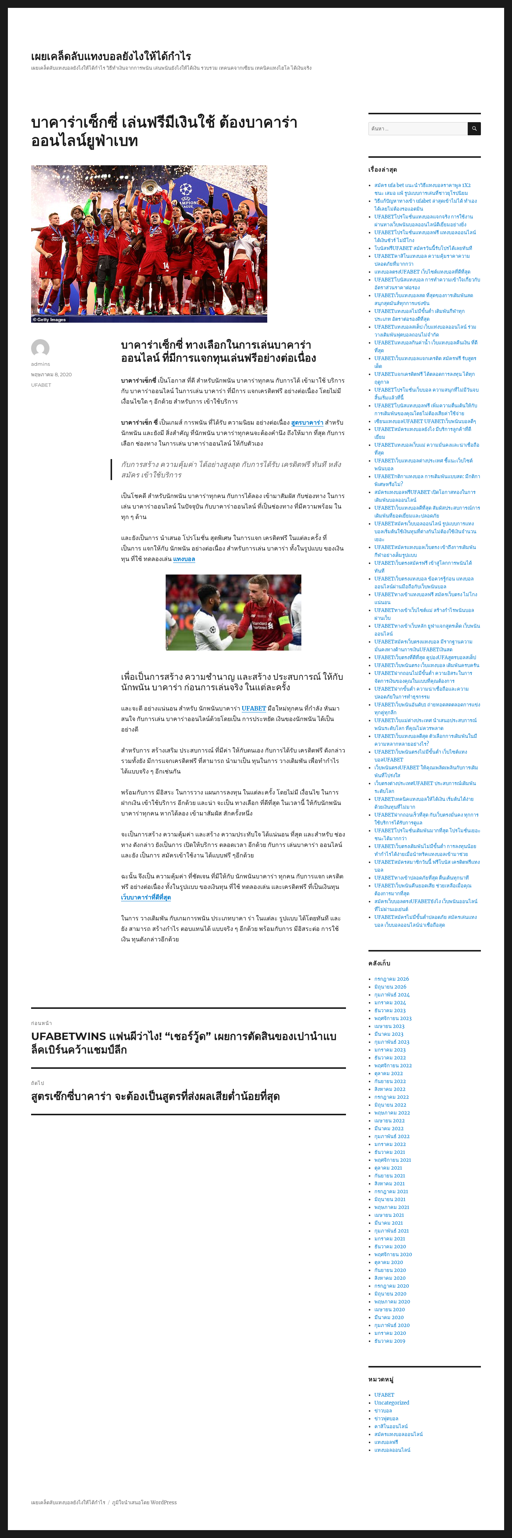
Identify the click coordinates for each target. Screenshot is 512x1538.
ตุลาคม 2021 (388, 1168)
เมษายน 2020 (389, 1309)
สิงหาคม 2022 (390, 1089)
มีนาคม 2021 (388, 1223)
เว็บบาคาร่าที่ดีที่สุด (146, 897)
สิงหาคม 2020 (390, 1278)
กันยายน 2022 (390, 1081)
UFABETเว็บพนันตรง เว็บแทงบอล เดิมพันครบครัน (426, 665)
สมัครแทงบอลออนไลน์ (398, 1434)
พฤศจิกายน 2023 (393, 1018)
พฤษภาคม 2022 (392, 1113)
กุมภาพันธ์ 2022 (392, 1136)
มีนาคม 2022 (389, 1128)
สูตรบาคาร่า (307, 422)
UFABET (254, 708)
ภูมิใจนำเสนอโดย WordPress (144, 1502)
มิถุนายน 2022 (390, 1105)
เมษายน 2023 (389, 1026)
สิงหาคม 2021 (389, 1183)
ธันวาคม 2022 (390, 1058)
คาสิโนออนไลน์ (391, 1426)
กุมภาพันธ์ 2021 (391, 1231)
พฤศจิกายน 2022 (393, 1065)
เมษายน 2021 (389, 1215)
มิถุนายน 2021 (390, 1199)
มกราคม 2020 (390, 1333)
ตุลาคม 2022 (388, 1073)
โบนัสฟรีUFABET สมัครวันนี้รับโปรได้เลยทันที (423, 248)
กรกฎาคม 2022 (391, 1097)
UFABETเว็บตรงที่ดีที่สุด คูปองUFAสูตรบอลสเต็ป (425, 657)
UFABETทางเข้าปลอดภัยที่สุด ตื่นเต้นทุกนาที (421, 878)
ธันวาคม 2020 (390, 1246)
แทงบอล (184, 559)
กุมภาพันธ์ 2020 (392, 1325)
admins (40, 364)
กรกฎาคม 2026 (391, 979)
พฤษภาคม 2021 (391, 1207)
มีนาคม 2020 (389, 1317)
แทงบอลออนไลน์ (392, 1450)
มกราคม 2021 (389, 1239)
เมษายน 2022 (389, 1121)
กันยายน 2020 (390, 1270)
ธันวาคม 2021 (389, 1152)
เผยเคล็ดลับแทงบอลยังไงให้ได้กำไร (111, 56)
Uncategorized (391, 1403)
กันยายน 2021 (389, 1176)
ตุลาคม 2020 (388, 1262)
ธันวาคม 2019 (390, 1341)
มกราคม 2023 (390, 1050)
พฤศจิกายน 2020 (393, 1254)
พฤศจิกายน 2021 (392, 1160)
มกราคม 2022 (390, 1144)
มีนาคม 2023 (388, 1034)
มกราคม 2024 (390, 1002)
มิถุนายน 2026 (390, 987)
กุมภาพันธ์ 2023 (391, 1042)
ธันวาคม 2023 (390, 1010)
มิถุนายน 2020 (390, 1294)
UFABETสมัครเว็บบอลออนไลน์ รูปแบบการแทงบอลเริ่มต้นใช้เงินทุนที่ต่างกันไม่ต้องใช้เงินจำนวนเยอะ (425, 532)
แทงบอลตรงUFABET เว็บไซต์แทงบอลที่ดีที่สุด (422, 272)
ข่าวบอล (383, 1411)
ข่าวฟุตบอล (386, 1418)
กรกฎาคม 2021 (391, 1191)
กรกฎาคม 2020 (391, 1286)
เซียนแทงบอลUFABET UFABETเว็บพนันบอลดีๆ (425, 421)
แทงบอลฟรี (386, 1442)
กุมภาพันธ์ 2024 (392, 995)
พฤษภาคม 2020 (392, 1302)
